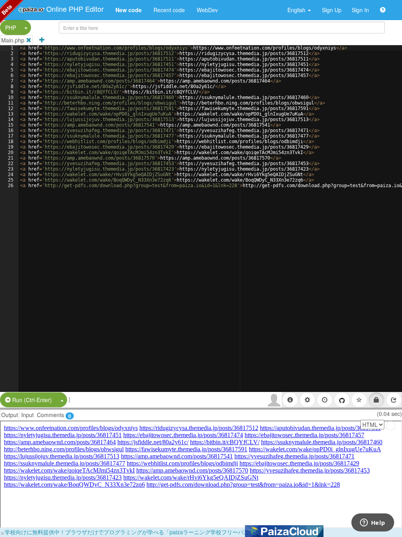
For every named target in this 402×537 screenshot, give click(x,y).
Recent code (169, 10)
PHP (10, 27)
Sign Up (332, 10)
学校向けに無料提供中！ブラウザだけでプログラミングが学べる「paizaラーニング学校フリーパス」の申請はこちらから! (155, 532)
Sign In (360, 10)
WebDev (207, 10)
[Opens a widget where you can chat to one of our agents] (372, 523)
